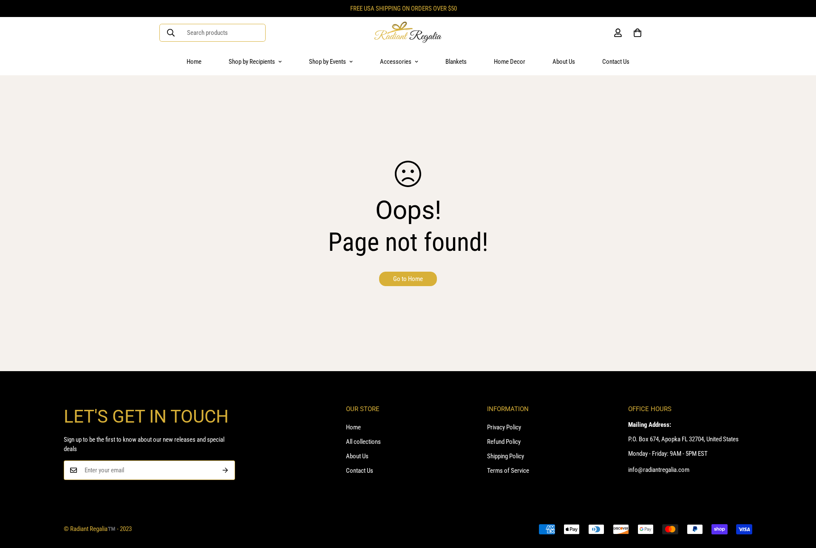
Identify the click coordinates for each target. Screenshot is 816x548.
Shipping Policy (505, 456)
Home (194, 61)
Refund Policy (504, 442)
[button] (637, 33)
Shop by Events (327, 61)
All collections (363, 442)
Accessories (395, 61)
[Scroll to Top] (799, 501)
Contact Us (615, 61)
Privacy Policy (504, 427)
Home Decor (509, 61)
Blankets (456, 61)
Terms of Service (508, 470)
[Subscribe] (225, 470)
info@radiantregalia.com (658, 470)
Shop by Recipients (252, 61)
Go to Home (408, 279)
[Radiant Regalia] (408, 32)
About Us (563, 61)
